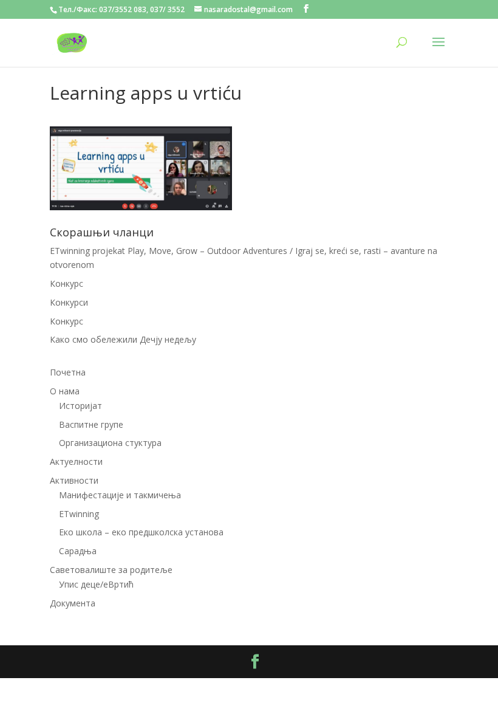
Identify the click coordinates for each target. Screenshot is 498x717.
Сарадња (78, 551)
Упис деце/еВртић (96, 584)
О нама (65, 391)
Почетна (68, 372)
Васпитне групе (91, 424)
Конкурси (69, 302)
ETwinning (79, 514)
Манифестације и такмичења (120, 495)
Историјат (80, 405)
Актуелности (76, 461)
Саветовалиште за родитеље (111, 569)
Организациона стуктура (110, 442)
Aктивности (74, 480)
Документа (72, 603)
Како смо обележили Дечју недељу (123, 339)
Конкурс (66, 283)
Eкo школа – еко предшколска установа (141, 532)
